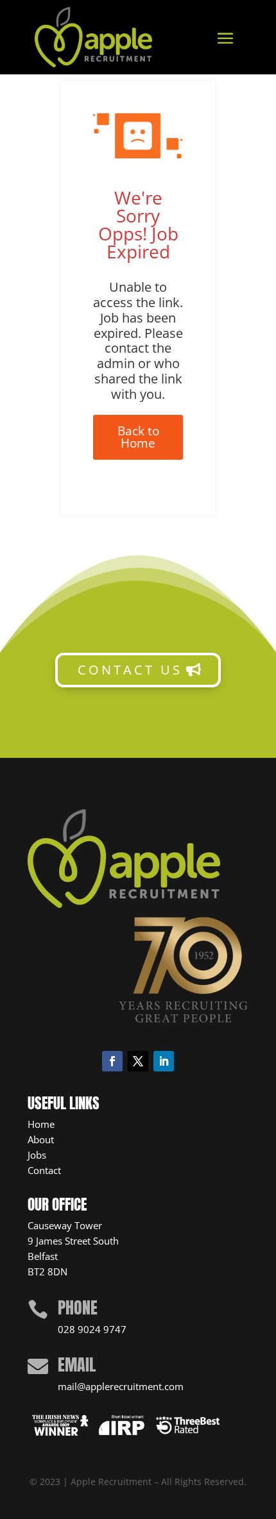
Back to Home (138, 437)
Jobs (37, 1154)
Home (41, 1124)
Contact (44, 1170)
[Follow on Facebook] (112, 1061)
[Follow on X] (138, 1061)
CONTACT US (130, 669)
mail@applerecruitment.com (121, 1386)
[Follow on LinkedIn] (163, 1061)
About (41, 1139)
